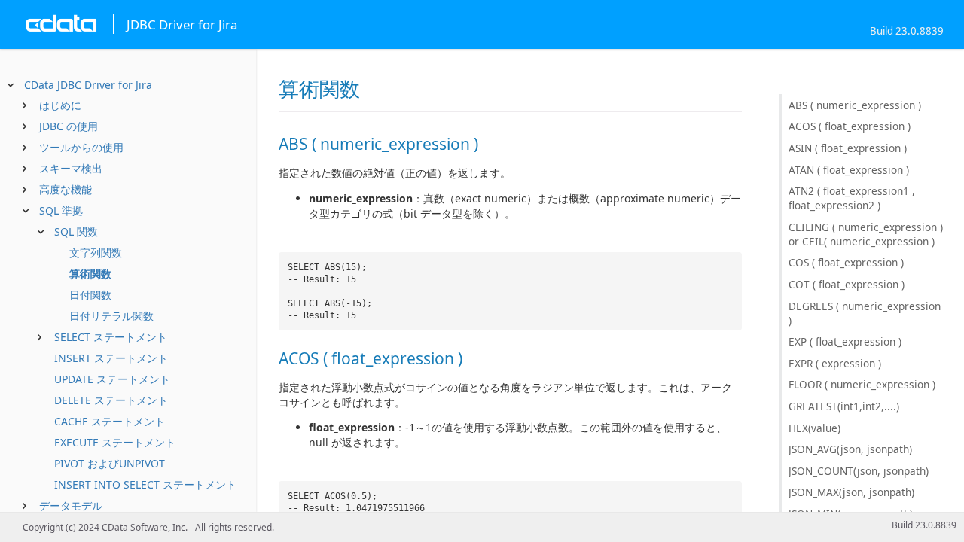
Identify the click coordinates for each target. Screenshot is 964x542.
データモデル (70, 505)
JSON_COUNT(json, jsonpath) (859, 471)
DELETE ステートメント (111, 400)
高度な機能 (65, 189)
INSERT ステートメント (111, 358)
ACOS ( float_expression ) (850, 126)
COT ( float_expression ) (847, 284)
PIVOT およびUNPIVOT (109, 463)
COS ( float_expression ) (846, 262)
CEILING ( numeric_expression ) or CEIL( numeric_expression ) (866, 234)
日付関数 (90, 295)
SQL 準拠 (61, 210)
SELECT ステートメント (110, 337)
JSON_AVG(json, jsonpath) (850, 449)
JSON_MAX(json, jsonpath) (851, 492)
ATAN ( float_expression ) (849, 170)
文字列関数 (95, 252)
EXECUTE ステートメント (114, 442)
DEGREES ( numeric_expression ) (865, 313)
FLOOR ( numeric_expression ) (862, 384)
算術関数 (90, 273)
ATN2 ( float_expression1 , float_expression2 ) (852, 198)
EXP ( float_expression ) (845, 341)
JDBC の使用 (68, 126)
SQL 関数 (76, 231)
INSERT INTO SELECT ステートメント (145, 484)
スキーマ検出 (70, 168)
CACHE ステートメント (109, 421)
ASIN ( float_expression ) (848, 148)
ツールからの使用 (81, 147)
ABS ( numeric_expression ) (855, 105)
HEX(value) (814, 428)
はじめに (60, 105)
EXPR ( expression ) (835, 363)
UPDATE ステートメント (112, 379)
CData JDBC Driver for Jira (88, 85)
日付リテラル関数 (111, 316)
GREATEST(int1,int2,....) (844, 406)
